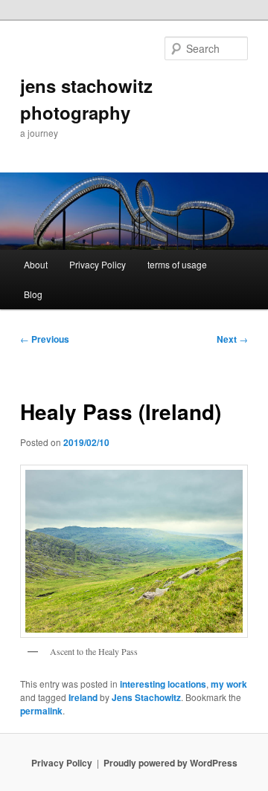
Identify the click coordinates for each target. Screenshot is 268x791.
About (36, 264)
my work (229, 684)
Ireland (83, 697)
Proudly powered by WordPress (170, 762)
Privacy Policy (97, 264)
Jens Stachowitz (146, 697)
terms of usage (177, 264)
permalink (41, 710)
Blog (33, 294)
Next (232, 339)
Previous (44, 339)
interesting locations (163, 684)
